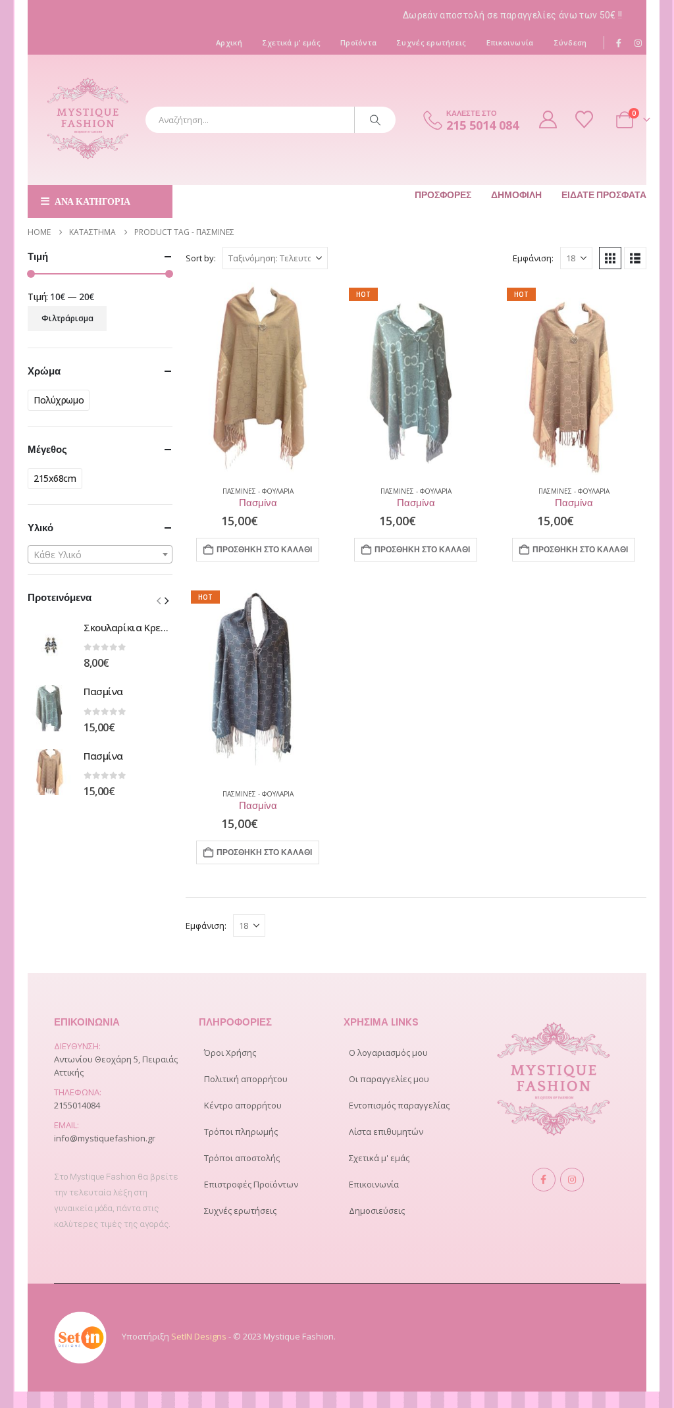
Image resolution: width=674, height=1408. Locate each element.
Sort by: (201, 258)
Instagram (572, 1179)
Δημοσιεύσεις (377, 1210)
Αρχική (229, 42)
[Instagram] (637, 42)
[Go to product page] (258, 378)
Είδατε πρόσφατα (603, 194)
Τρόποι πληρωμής (241, 1131)
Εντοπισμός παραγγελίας (399, 1105)
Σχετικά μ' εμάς (379, 1158)
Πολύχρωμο (59, 400)
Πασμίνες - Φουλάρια (258, 491)
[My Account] (548, 119)
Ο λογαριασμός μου (388, 1052)
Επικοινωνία (510, 42)
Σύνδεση (570, 42)
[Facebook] (619, 42)
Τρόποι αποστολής (242, 1158)
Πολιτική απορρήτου (246, 1079)
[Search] (375, 120)
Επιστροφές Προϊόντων (251, 1184)
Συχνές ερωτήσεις (431, 42)
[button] (610, 258)
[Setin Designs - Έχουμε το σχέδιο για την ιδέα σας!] (80, 1336)
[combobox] (100, 554)
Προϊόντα (358, 42)
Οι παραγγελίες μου (389, 1079)
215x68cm (55, 478)
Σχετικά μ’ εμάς (291, 42)
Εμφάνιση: (533, 258)
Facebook (544, 1179)
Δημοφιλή (516, 194)
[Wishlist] (585, 119)
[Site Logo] (88, 119)
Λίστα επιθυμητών (386, 1131)
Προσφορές (443, 194)
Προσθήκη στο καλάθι (264, 549)
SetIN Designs (198, 1336)
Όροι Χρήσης (230, 1052)
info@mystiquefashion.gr (104, 1138)
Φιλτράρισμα (67, 318)
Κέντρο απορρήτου (243, 1105)
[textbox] (100, 555)
